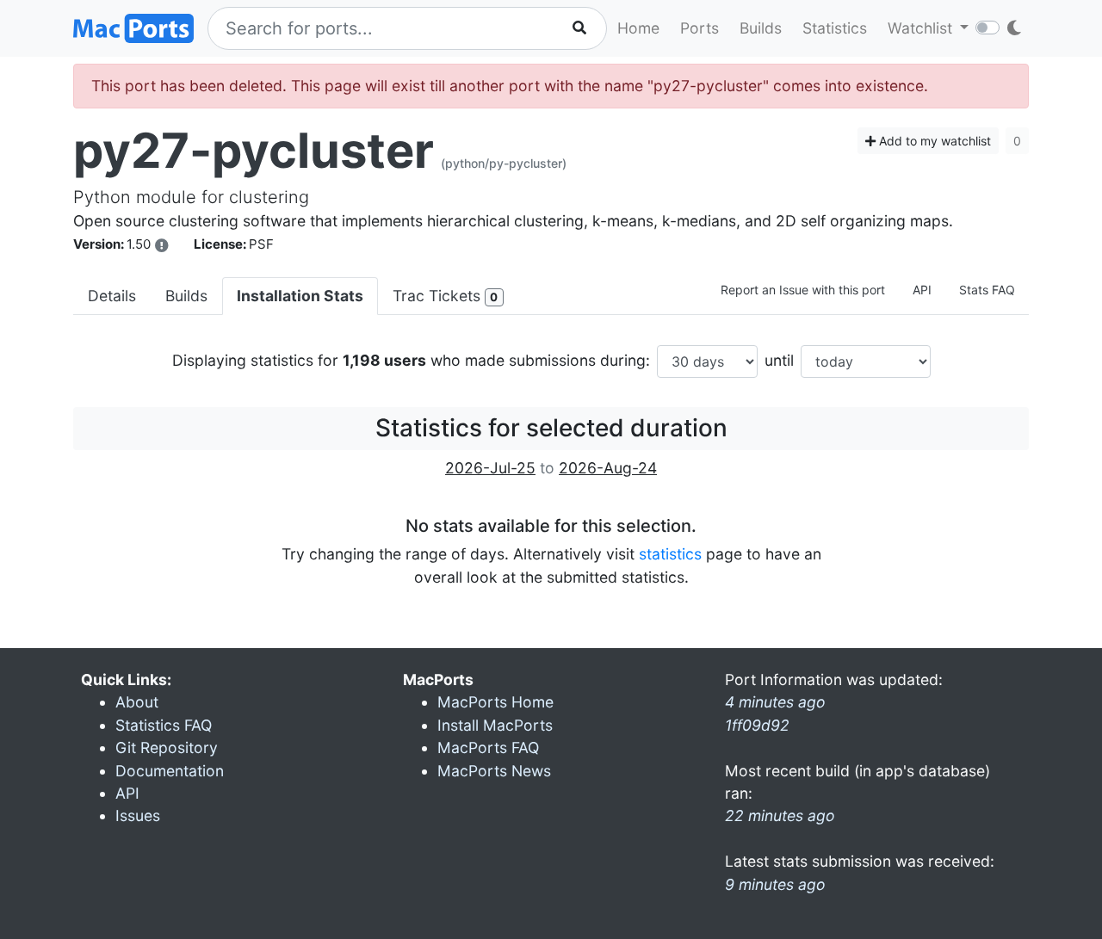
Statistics (834, 28)
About (136, 702)
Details (112, 296)
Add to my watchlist (933, 140)
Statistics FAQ (163, 725)
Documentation (169, 771)
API (922, 289)
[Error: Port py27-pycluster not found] (162, 245)
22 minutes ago (780, 815)
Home (638, 28)
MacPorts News (494, 771)
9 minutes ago (775, 884)
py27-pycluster (253, 150)
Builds (761, 28)
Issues (137, 815)
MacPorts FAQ (488, 747)
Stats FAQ (987, 289)
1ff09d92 (757, 725)
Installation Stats (300, 296)
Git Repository (166, 747)
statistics (670, 554)
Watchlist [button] (922, 28)
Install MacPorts (495, 725)
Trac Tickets (445, 296)
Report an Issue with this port (803, 289)
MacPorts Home (495, 702)
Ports (699, 28)
